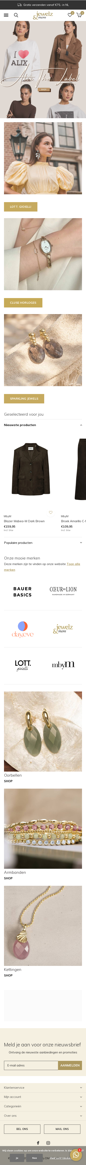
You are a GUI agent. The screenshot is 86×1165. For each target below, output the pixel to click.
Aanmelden (70, 1065)
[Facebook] (38, 1143)
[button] (6, 15)
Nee (34, 1157)
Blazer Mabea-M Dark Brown (24, 521)
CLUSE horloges (23, 302)
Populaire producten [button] (18, 543)
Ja (17, 1157)
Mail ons (62, 1129)
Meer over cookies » (61, 1157)
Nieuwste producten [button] (20, 425)
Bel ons (22, 1129)
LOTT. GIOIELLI (20, 207)
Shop (8, 781)
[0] (79, 15)
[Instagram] (48, 1143)
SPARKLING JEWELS (24, 398)
